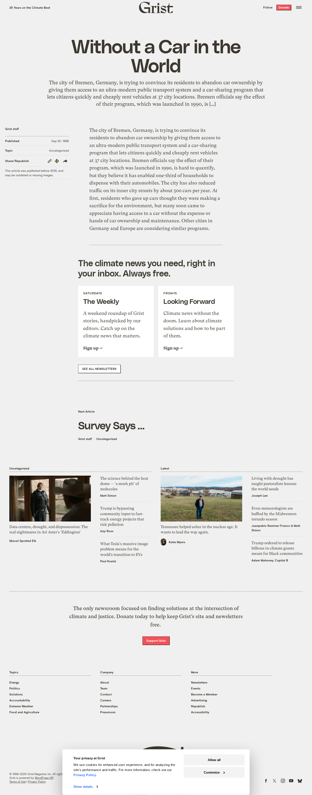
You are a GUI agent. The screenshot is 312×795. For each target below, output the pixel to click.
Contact (106, 694)
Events (195, 688)
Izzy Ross (106, 531)
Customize (212, 772)
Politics (14, 688)
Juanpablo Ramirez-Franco (271, 525)
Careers (105, 700)
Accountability (19, 700)
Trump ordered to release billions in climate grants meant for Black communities (277, 548)
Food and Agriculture (24, 712)
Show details (83, 786)
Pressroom (107, 712)
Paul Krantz (108, 561)
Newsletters (199, 682)
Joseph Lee (260, 495)
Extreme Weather (21, 706)
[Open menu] (299, 7)
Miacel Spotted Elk (22, 541)
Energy (14, 682)
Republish (198, 706)
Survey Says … (111, 425)
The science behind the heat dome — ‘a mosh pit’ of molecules (124, 483)
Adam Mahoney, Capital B (270, 560)
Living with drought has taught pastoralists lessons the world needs (274, 483)
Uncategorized (59, 150)
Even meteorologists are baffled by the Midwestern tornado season (274, 513)
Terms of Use (17, 781)
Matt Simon (108, 495)
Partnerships (109, 706)
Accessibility (200, 712)
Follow (268, 7)
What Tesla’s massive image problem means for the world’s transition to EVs (124, 549)
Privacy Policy (37, 781)
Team (103, 688)
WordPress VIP (44, 777)
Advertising (199, 700)
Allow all (214, 760)
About (104, 682)
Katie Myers (177, 542)
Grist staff (12, 129)
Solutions (16, 694)
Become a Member (204, 694)
